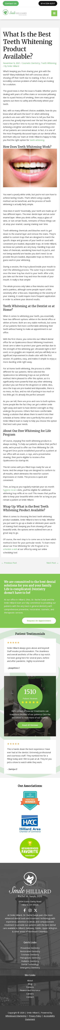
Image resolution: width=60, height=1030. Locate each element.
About (30, 980)
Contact (30, 996)
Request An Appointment (39, 620)
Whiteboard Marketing (16, 1015)
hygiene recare (10, 489)
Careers (30, 993)
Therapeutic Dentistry (30, 957)
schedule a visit (10, 549)
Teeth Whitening (48, 63)
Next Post (52, 562)
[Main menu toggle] (54, 13)
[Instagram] (30, 910)
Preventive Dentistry (30, 947)
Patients (30, 987)
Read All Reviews (30, 725)
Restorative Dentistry (30, 951)
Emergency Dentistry (30, 967)
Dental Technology (30, 964)
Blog (30, 983)
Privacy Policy (35, 1015)
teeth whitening (36, 140)
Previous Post (9, 562)
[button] (11, 3)
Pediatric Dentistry (30, 961)
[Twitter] (35, 910)
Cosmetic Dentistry (31, 63)
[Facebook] (24, 910)
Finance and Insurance (30, 990)
